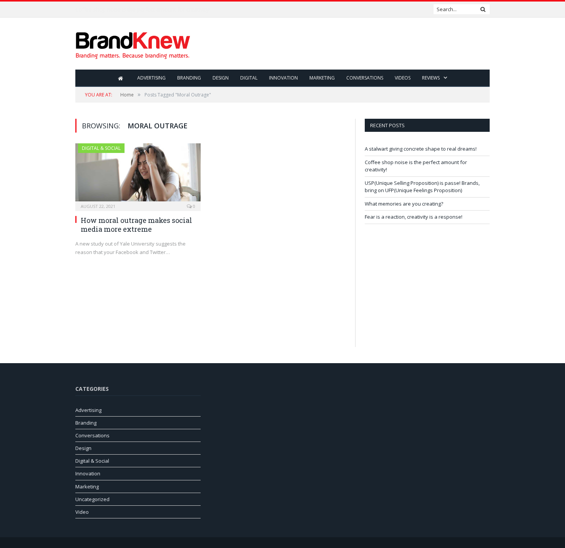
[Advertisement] (350, 44)
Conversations (364, 78)
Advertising (151, 78)
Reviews (431, 78)
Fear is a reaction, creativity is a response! (413, 216)
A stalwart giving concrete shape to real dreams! (421, 148)
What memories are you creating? (404, 203)
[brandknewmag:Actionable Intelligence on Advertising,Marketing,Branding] (133, 43)
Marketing (322, 78)
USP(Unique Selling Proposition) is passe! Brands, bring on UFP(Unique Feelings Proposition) (422, 186)
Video (82, 511)
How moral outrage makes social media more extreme (136, 225)
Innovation (283, 78)
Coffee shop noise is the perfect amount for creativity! (142, 9)
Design (221, 78)
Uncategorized (92, 499)
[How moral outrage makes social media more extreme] (138, 174)
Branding (189, 78)
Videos (402, 78)
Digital (249, 78)
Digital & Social (101, 148)
